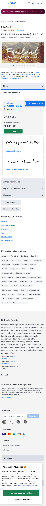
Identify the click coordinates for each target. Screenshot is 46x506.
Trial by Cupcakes (13, 21)
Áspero (5, 256)
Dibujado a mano (34, 277)
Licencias (7, 195)
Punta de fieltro (26, 286)
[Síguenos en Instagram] (5, 422)
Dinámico (34, 256)
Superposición (7, 273)
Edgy (12, 260)
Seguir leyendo (7, 397)
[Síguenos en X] (12, 422)
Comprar (13, 131)
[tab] (13, 65)
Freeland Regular (13, 150)
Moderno (16, 303)
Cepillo (31, 269)
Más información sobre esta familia (20, 77)
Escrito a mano (7, 277)
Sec (22, 290)
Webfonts (4, 229)
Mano (25, 303)
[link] (37, 4)
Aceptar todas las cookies (21, 493)
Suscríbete (33, 416)
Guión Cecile (22, 294)
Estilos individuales (11, 181)
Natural (5, 260)
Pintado (5, 286)
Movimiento (6, 290)
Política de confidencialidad (28, 485)
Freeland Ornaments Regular (18, 169)
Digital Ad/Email (7, 240)
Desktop (4, 221)
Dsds (17, 299)
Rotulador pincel (33, 290)
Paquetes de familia (11, 92)
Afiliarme (6, 450)
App (2, 233)
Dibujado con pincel (23, 273)
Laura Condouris (9, 357)
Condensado (21, 277)
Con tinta (14, 286)
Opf (12, 294)
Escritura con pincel (9, 282)
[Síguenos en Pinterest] (19, 422)
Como (16, 290)
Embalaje (23, 282)
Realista (5, 269)
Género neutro (27, 299)
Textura (16, 265)
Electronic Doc (6, 237)
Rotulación (6, 265)
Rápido (24, 265)
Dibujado (32, 265)
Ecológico (24, 256)
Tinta (19, 260)
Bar (30, 282)
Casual (23, 269)
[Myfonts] (12, 5)
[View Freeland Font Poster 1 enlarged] (23, 52)
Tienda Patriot (7, 299)
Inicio (3, 21)
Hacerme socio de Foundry (13, 445)
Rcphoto (5, 294)
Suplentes (27, 260)
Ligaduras (37, 260)
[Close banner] (41, 12)
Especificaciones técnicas (14, 188)
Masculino (14, 256)
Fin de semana (34, 294)
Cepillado (14, 269)
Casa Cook (6, 303)
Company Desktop (8, 225)
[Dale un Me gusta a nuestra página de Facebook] (26, 422)
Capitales (38, 282)
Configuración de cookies (21, 499)
